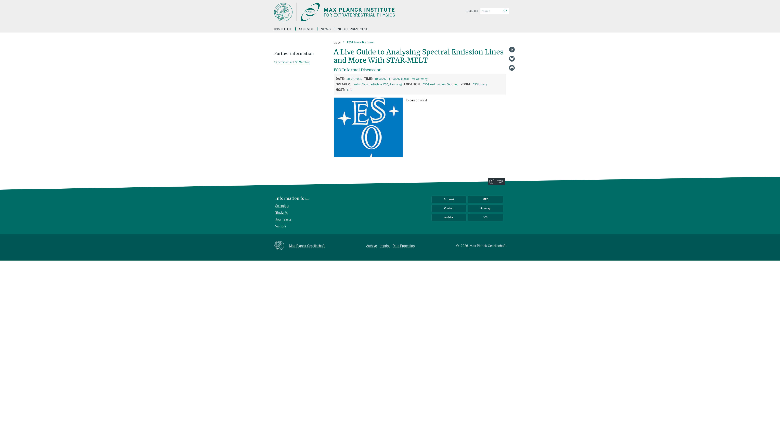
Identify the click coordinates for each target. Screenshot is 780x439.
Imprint (385, 246)
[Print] (512, 68)
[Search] (504, 11)
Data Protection (404, 246)
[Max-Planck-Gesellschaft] (281, 246)
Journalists (283, 219)
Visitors (280, 226)
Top (500, 181)
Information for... (292, 198)
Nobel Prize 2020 (352, 28)
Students (281, 212)
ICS (485, 217)
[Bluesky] (512, 59)
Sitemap (485, 208)
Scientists (282, 206)
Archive (449, 217)
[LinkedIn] (512, 50)
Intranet (449, 199)
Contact (449, 208)
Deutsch (472, 11)
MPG (486, 199)
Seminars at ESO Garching (294, 62)
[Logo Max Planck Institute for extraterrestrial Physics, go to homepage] (350, 12)
